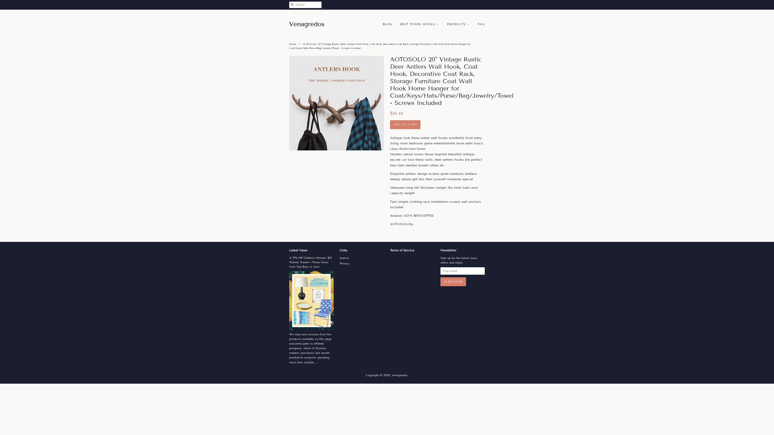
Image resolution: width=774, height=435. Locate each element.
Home (292, 44)
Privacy (344, 263)
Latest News (298, 250)
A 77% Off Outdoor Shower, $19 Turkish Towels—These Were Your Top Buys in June (310, 262)
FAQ (481, 24)
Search (344, 258)
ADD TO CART (405, 124)
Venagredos (400, 375)
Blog (387, 24)
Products (457, 24)
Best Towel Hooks (418, 24)
